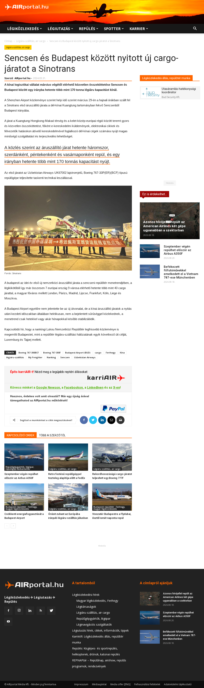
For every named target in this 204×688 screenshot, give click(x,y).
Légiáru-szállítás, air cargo (31, 41)
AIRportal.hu (22, 78)
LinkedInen (95, 387)
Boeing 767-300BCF (29, 352)
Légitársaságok (86, 606)
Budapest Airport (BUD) (77, 352)
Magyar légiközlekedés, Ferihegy (97, 601)
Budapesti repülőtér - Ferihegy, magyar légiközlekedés (21, 508)
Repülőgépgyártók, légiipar (93, 618)
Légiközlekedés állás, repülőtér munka (166, 78)
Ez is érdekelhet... (154, 194)
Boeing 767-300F (52, 352)
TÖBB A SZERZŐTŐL (52, 435)
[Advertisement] (102, 557)
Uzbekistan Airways (84, 357)
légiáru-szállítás (15, 357)
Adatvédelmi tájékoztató (178, 684)
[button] (195, 29)
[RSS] (41, 611)
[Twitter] (51, 611)
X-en (116, 387)
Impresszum (81, 684)
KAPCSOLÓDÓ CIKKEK (20, 435)
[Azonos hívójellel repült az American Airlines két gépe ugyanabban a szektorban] (150, 599)
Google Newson (48, 387)
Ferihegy (111, 352)
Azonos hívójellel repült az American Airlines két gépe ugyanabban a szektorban (164, 226)
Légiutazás (59, 28)
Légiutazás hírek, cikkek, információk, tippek (100, 630)
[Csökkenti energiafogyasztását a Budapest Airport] (24, 497)
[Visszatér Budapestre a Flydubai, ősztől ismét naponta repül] (112, 497)
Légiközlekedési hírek (85, 595)
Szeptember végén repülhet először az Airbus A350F (177, 250)
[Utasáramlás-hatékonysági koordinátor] (151, 92)
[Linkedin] (30, 611)
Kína (122, 352)
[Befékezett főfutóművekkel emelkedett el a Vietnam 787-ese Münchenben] (150, 271)
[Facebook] (8, 611)
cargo (98, 352)
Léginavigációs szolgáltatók (94, 624)
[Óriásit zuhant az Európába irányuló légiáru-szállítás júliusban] (68, 497)
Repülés (87, 28)
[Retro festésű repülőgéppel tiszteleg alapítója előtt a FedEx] (68, 457)
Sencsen (65, 357)
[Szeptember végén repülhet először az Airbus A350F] (24, 457)
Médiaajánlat (99, 684)
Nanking (51, 357)
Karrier (137, 28)
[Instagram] (19, 611)
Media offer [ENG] (120, 684)
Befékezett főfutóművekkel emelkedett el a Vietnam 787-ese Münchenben (181, 272)
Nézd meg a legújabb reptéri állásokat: (61, 372)
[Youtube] (8, 622)
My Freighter (35, 357)
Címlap (8, 41)
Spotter (112, 28)
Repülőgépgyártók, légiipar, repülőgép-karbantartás (20, 468)
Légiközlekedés (23, 28)
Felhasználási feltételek (147, 684)
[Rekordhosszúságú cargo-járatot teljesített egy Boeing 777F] (112, 457)
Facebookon (73, 387)
